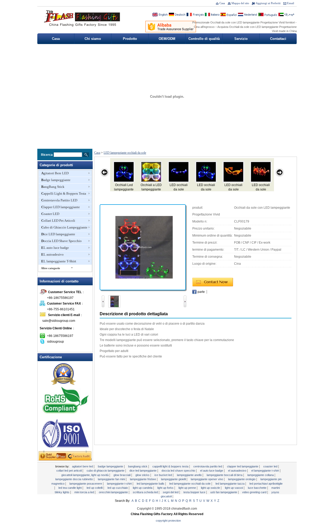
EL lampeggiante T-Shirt (58, 261)
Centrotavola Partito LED (59, 200)
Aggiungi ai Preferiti (268, 3)
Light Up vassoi (234, 487)
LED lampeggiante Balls (151, 483)
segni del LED (171, 492)
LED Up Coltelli (95, 487)
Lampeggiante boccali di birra (225, 475)
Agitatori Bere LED (55, 173)
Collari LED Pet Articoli (58, 221)
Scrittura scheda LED (146, 492)
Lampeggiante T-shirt (120, 483)
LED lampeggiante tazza (230, 483)
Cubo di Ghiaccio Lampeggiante (64, 227)
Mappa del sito (240, 3)
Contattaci (278, 39)
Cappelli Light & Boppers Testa (63, 193)
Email (290, 3)
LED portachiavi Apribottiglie (266, 483)
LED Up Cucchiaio (118, 487)
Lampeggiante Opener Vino (207, 479)
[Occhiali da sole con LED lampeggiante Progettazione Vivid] (143, 247)
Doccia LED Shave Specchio (61, 241)
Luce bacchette (257, 487)
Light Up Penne (187, 487)
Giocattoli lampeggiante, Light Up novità (85, 475)
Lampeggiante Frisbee (143, 479)
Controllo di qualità (204, 39)
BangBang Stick (52, 187)
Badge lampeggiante (55, 180)
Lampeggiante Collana (261, 475)
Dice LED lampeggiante (58, 234)
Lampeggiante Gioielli (174, 479)
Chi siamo (93, 39)
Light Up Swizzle (211, 487)
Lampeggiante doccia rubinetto (74, 479)
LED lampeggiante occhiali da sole (125, 153)
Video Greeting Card (254, 492)
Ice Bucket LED (163, 475)
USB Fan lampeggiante (224, 492)
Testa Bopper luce (194, 492)
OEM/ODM (167, 39)
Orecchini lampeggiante (114, 492)
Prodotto (130, 39)
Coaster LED (50, 214)
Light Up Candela (143, 487)
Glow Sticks (142, 475)
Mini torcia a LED (84, 492)
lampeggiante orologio (242, 479)
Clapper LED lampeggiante (60, 207)
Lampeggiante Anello (189, 475)
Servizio (241, 39)
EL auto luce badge (55, 248)
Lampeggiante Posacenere (86, 483)
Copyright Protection (168, 520)
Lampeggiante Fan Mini (112, 479)
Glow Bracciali (122, 475)
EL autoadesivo (52, 254)
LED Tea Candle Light (70, 487)
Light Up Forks (165, 487)
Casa (222, 3)
